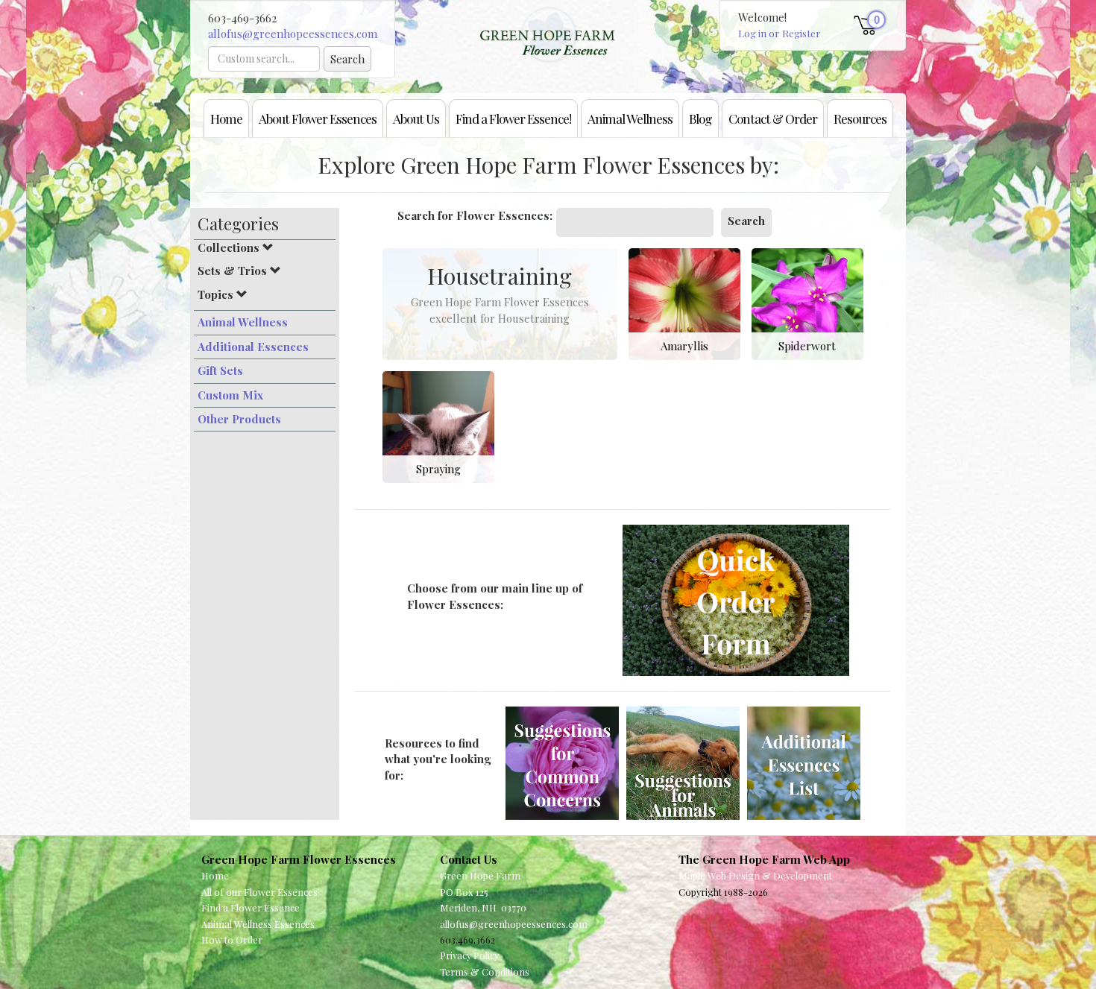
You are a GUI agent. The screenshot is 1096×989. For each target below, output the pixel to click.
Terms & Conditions (484, 971)
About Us (416, 118)
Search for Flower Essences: (474, 215)
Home (226, 118)
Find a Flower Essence (250, 907)
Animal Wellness (630, 118)
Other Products (239, 418)
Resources (860, 118)
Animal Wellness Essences (258, 923)
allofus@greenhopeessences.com (292, 33)
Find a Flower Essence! (513, 118)
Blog (700, 118)
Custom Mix (230, 395)
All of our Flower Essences (259, 891)
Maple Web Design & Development (755, 875)
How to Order (231, 939)
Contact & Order (772, 118)
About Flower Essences (318, 118)
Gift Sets (220, 370)
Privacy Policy (469, 955)
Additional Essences (253, 346)
